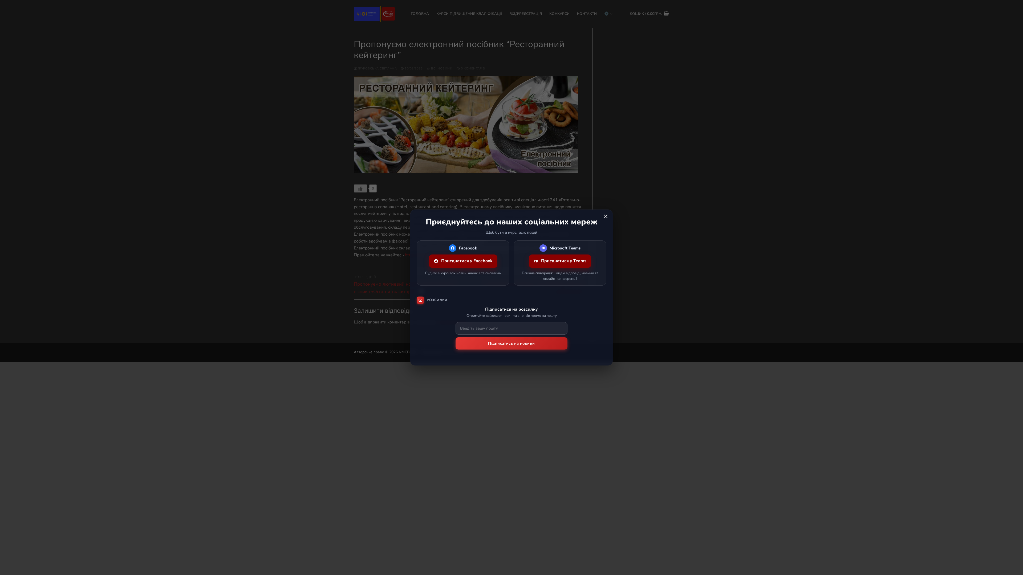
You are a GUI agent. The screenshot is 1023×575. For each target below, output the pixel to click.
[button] (606, 216)
